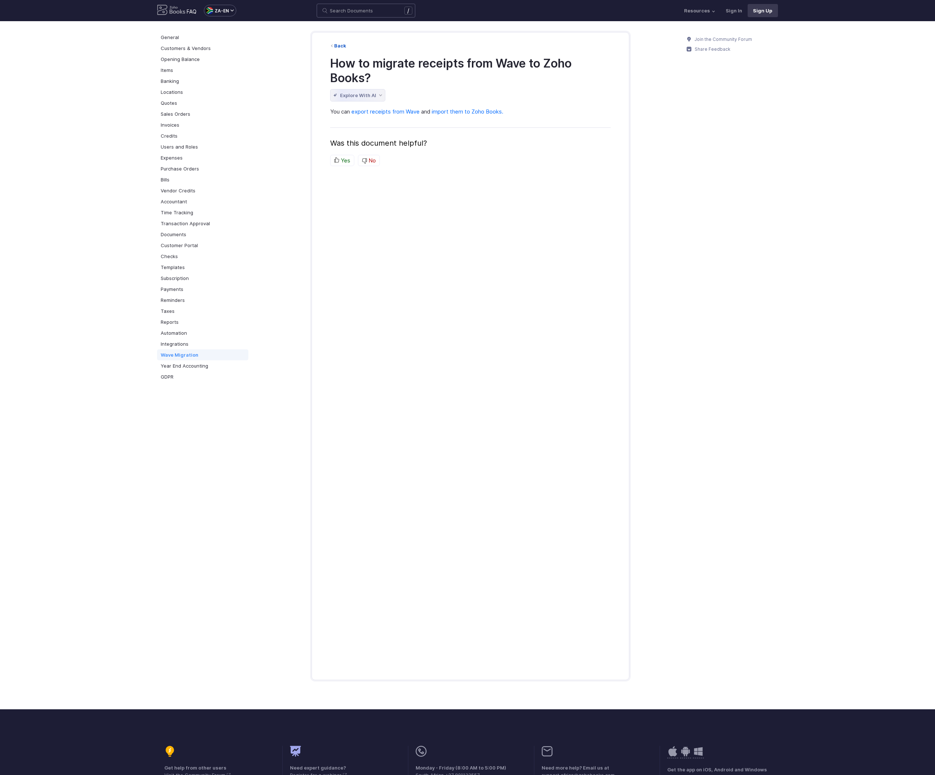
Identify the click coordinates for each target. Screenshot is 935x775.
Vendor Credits (178, 190)
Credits (169, 136)
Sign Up (762, 11)
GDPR (167, 377)
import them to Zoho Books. (467, 111)
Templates (173, 267)
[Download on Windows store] (698, 755)
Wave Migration (179, 355)
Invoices (170, 125)
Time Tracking (177, 212)
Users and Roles (179, 147)
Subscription (175, 278)
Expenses (172, 158)
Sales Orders (175, 114)
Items (167, 70)
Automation (174, 333)
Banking (170, 81)
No (371, 160)
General (170, 37)
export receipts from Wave (385, 111)
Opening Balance (180, 59)
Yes (344, 160)
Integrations (174, 344)
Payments (172, 289)
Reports (170, 322)
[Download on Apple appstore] (685, 755)
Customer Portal (179, 245)
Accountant (174, 201)
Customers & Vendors (186, 48)
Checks (169, 256)
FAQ (191, 11)
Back (340, 46)
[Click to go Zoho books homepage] (171, 10)
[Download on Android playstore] (672, 755)
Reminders (173, 300)
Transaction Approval (185, 223)
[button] (216, 10)
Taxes (168, 311)
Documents (173, 234)
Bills (165, 180)
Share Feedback (712, 49)
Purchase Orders (180, 169)
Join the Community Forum (723, 39)
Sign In (734, 11)
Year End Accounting (184, 366)
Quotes (169, 103)
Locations (172, 92)
